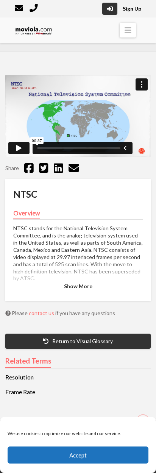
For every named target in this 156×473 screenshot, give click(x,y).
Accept (78, 455)
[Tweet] (43, 167)
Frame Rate (20, 392)
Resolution (19, 377)
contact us (42, 313)
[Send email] (74, 167)
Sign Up (132, 8)
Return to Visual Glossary (82, 341)
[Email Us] (20, 9)
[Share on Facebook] (29, 167)
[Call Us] (34, 9)
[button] (128, 30)
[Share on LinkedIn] (58, 167)
